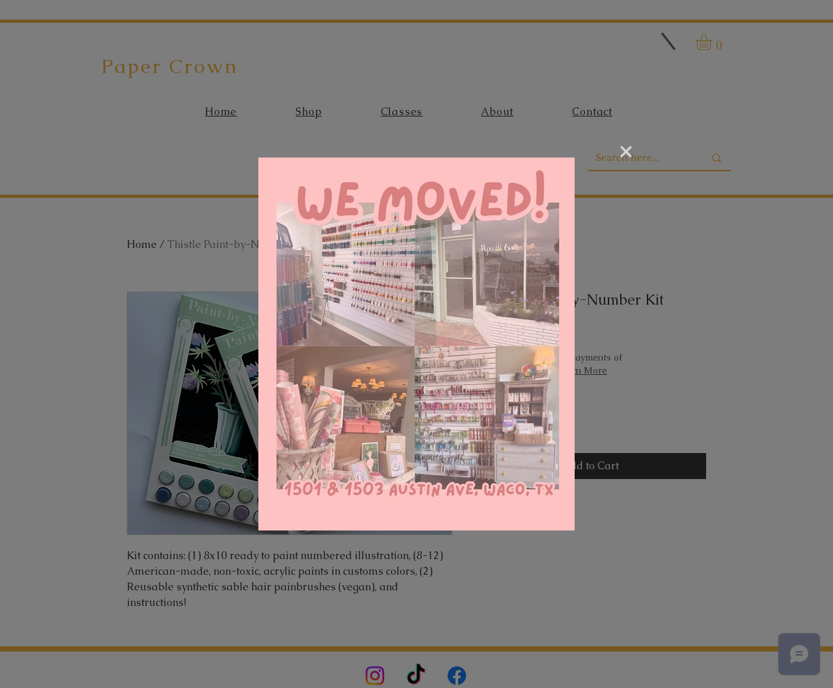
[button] (626, 152)
